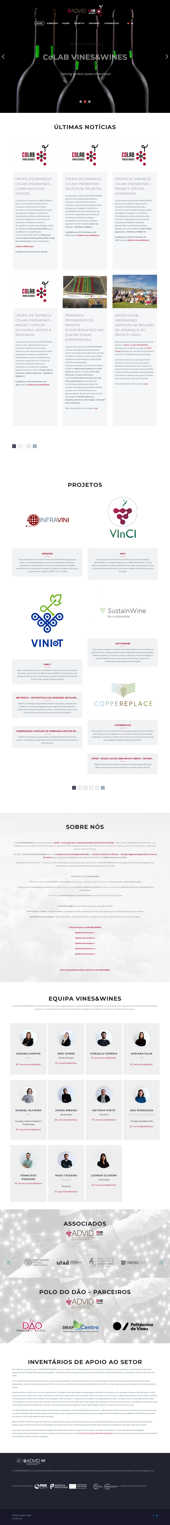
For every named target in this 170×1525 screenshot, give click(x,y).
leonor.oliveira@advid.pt (105, 1185)
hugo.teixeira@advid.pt (68, 1191)
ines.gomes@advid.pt (68, 1063)
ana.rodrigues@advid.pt (143, 1126)
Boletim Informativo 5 (85, 954)
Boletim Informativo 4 (85, 948)
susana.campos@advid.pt (30, 1064)
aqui (96, 408)
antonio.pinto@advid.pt (105, 1119)
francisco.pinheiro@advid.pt (30, 1183)
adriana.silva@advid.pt (143, 1064)
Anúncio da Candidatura (88, 235)
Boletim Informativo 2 (85, 938)
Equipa (66, 23)
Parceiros (94, 23)
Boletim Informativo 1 (85, 932)
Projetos (79, 23)
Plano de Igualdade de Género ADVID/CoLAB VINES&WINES (85, 970)
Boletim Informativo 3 (85, 943)
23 (29, 446)
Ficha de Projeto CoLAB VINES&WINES (85, 927)
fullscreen (18, 1518)
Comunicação (111, 23)
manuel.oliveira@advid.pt (30, 1129)
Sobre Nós (52, 23)
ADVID (126, 345)
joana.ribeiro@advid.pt (67, 1119)
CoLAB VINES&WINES (139, 345)
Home (39, 23)
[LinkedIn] (157, 1516)
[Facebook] (154, 1516)
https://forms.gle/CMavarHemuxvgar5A (96, 1433)
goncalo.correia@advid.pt (105, 1057)
